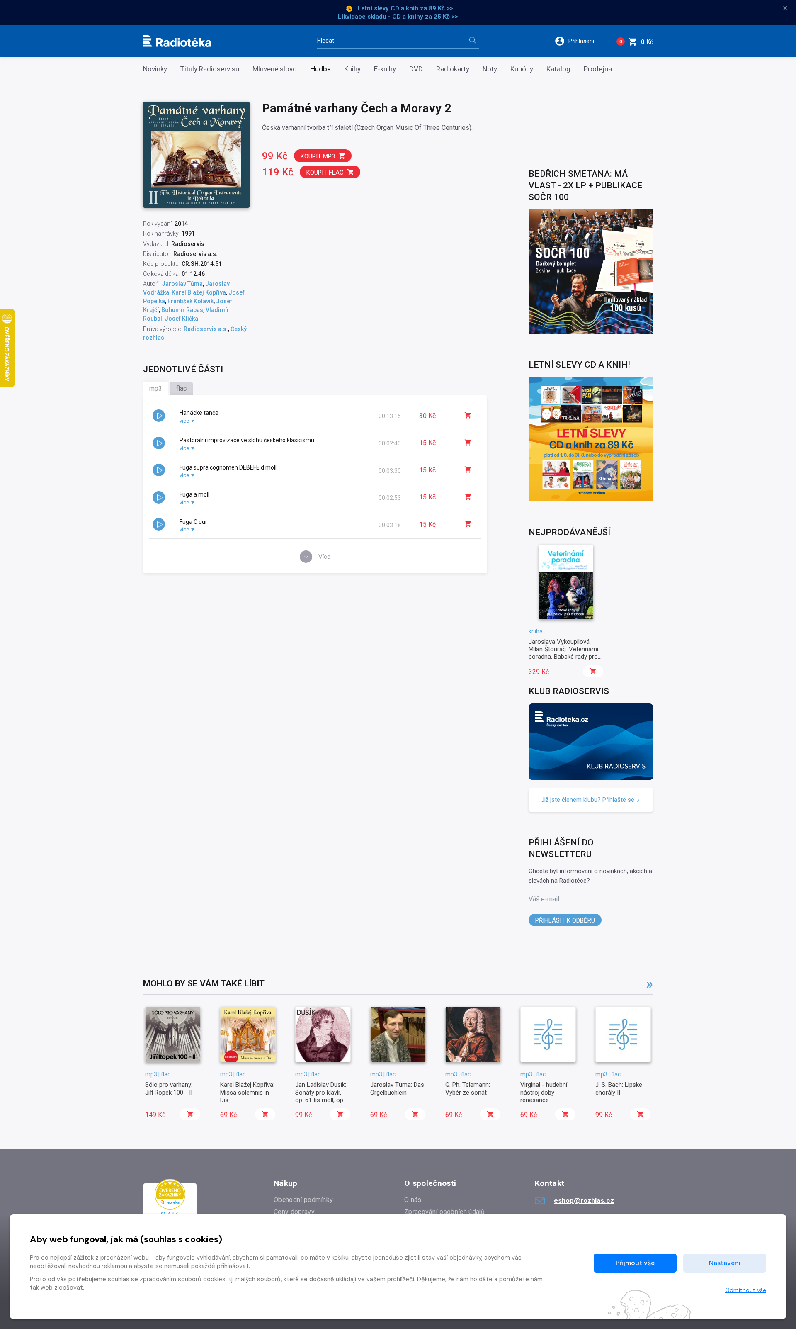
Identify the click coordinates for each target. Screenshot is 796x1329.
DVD (416, 69)
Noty (490, 69)
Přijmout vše (635, 1262)
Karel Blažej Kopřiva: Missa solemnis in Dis (247, 1092)
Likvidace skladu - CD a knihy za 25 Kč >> (398, 16)
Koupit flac (325, 172)
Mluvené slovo (274, 69)
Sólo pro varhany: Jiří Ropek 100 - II (168, 1088)
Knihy (352, 69)
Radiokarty (452, 69)
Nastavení (724, 1262)
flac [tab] (181, 388)
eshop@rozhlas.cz (584, 1200)
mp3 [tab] (155, 388)
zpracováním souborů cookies (183, 1279)
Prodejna (598, 69)
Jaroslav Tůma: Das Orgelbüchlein (397, 1088)
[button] (579, 41)
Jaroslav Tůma (182, 283)
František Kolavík (190, 301)
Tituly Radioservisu (209, 69)
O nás (413, 1200)
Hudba (320, 69)
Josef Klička (181, 318)
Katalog (558, 69)
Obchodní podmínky (303, 1200)
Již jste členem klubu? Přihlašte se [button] (588, 799)
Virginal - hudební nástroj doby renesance (543, 1092)
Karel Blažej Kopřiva (199, 292)
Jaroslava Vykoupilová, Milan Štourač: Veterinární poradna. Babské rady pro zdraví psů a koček (563, 653)
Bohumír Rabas (182, 310)
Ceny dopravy (294, 1212)
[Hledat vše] (472, 41)
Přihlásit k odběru (565, 920)
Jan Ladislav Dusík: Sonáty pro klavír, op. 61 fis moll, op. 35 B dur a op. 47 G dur (321, 1100)
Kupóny (521, 69)
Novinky (155, 69)
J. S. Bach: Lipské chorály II (618, 1088)
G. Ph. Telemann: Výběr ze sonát (467, 1088)
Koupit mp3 (318, 156)
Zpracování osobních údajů (444, 1212)
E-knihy (385, 69)
